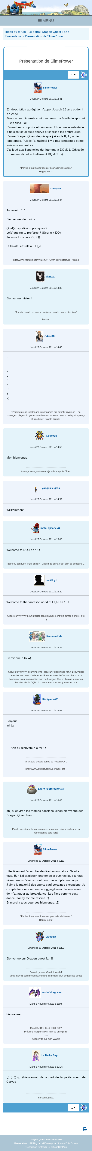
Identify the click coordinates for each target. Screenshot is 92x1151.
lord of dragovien (52, 992)
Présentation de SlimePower (44, 36)
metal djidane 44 (50, 528)
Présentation (13, 36)
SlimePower (50, 87)
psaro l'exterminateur (51, 789)
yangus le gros (51, 488)
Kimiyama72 (50, 699)
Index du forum (15, 31)
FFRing (33, 1143)
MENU (48, 21)
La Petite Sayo (50, 1055)
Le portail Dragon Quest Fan (47, 31)
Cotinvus (51, 435)
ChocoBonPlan (59, 1147)
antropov (55, 188)
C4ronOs (50, 336)
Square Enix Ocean (67, 1143)
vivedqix (51, 936)
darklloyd (51, 580)
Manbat (50, 276)
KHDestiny (47, 1143)
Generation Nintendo (36, 1147)
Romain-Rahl (54, 636)
